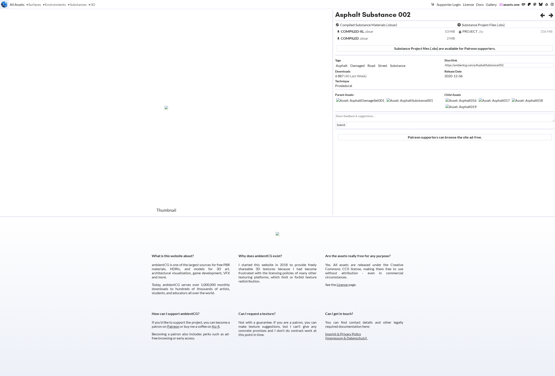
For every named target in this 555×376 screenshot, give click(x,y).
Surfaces (34, 4)
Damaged (357, 65)
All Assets (17, 4)
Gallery (491, 4)
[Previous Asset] (542, 14)
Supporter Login (449, 4)
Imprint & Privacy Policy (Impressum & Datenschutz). (346, 336)
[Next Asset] (551, 14)
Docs (480, 4)
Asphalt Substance (366, 14)
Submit (341, 125)
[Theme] (433, 4)
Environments (55, 4)
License (468, 4)
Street (382, 65)
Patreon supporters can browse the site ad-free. (445, 137)
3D (93, 4)
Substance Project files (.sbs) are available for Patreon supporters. (445, 48)
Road (371, 65)
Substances (78, 4)
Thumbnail (166, 210)
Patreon (173, 326)
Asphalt (342, 65)
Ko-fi (216, 326)
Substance (397, 65)
